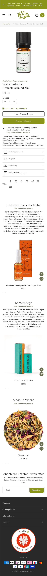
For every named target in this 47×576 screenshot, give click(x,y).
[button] (4, 15)
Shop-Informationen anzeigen (18, 132)
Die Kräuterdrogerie (26, 571)
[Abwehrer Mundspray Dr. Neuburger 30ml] (23, 260)
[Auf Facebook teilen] (10, 181)
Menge (6, 98)
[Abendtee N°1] (23, 430)
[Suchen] (10, 15)
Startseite (6, 24)
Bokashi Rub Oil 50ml (23, 381)
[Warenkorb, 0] (36, 15)
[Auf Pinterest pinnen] (21, 181)
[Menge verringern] (5, 101)
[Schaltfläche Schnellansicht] (41, 274)
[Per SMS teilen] (10, 187)
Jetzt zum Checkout (23, 121)
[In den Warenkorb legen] (41, 279)
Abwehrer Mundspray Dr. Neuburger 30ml (23, 285)
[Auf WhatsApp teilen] (27, 181)
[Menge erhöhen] (14, 101)
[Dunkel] (42, 15)
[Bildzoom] (23, 52)
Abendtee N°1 (23, 455)
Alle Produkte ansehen (23, 208)
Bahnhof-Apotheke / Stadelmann (15, 81)
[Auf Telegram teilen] (32, 181)
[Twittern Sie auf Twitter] (16, 181)
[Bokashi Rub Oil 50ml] (23, 356)
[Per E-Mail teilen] (38, 181)
